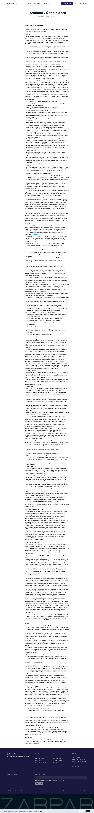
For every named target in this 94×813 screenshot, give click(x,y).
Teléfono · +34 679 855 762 (78, 759)
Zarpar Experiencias (39, 758)
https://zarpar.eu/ (53, 192)
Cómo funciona (37, 3)
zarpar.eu (27, 48)
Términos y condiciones (68, 790)
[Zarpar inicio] (12, 3)
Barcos (29, 3)
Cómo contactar (75, 766)
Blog (54, 756)
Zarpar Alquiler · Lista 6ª (40, 760)
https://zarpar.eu (31, 29)
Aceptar (88, 811)
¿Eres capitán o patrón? (40, 762)
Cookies (85, 790)
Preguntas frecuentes (58, 762)
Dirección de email (40, 774)
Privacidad (81, 790)
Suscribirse (39, 783)
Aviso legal (76, 790)
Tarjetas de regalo (57, 760)
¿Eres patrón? (47, 3)
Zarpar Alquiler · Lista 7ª (40, 756)
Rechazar (82, 811)
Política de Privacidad (37, 811)
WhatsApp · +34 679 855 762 (79, 761)
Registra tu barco (67, 3)
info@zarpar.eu (35, 234)
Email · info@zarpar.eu (77, 764)
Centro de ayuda (57, 758)
